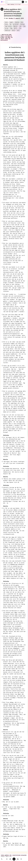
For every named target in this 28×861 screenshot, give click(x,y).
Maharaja (15, 26)
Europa (6, 24)
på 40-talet (15, 24)
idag (11, 28)
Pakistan (17, 22)
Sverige (6, 28)
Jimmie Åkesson (8, 26)
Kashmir (11, 22)
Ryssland (22, 24)
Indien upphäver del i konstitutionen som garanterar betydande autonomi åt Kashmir (14, 855)
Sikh (20, 26)
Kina (22, 22)
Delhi (18, 30)
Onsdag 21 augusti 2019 (16, 18)
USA (10, 24)
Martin (15, 28)
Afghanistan (7, 30)
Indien (6, 22)
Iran (20, 28)
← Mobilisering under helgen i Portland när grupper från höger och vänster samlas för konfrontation (7, 37)
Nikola (13, 30)
